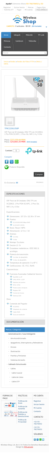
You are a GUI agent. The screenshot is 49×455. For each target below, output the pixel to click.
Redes (13, 62)
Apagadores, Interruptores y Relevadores (27, 343)
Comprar (39, 174)
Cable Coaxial (17, 373)
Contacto (7, 47)
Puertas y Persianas (18, 356)
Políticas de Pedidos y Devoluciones (23, 414)
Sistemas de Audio (18, 360)
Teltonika (32, 41)
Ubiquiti (17, 35)
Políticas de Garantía (22, 408)
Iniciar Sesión (19, 7)
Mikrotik (29, 35)
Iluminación (15, 351)
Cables (13, 369)
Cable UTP (16, 382)
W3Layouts (28, 447)
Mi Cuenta (29, 10)
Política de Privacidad (22, 421)
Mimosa (7, 41)
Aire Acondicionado (18, 338)
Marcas (30, 7)
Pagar (19, 10)
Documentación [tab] (15, 322)
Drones (13, 347)
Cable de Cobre (17, 377)
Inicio (6, 35)
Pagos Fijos (41, 7)
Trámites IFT (9, 10)
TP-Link (41, 35)
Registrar (7, 7)
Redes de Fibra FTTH (25, 62)
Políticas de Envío (22, 402)
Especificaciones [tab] (16, 194)
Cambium (19, 41)
